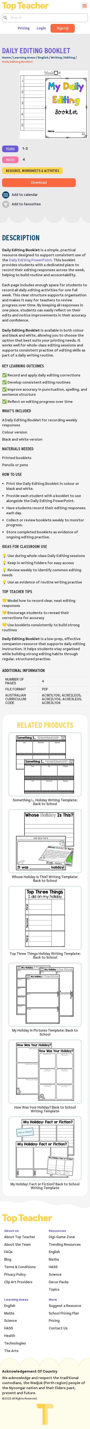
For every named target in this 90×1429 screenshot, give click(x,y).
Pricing (24, 28)
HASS (53, 1267)
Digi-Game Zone (62, 1237)
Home (6, 58)
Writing (56, 58)
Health (9, 1336)
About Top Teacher (19, 1237)
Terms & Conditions (20, 1267)
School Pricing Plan (64, 1313)
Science (55, 1274)
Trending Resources (65, 1244)
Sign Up (62, 28)
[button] (20, 195)
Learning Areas (24, 58)
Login (41, 28)
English (43, 58)
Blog (7, 1259)
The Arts (11, 1351)
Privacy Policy (15, 1274)
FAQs (8, 1252)
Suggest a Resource (65, 1306)
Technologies (15, 1343)
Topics (54, 1289)
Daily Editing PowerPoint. (31, 260)
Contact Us (58, 1328)
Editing (69, 58)
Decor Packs (58, 1282)
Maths (54, 1259)
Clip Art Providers (18, 1282)
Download (39, 182)
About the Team (17, 1244)
